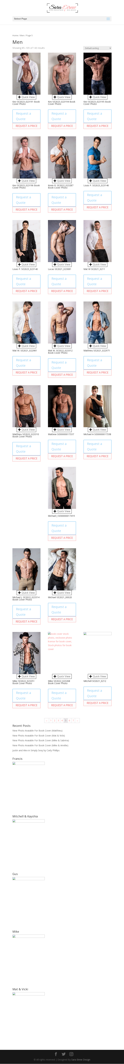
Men (22, 35)
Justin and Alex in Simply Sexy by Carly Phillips (36, 750)
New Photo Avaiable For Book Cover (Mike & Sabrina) (40, 740)
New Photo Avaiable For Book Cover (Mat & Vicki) (38, 735)
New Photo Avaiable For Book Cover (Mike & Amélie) (40, 745)
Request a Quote (23, 116)
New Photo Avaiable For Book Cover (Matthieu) (37, 730)
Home (15, 35)
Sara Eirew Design (80, 1059)
